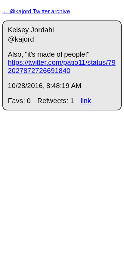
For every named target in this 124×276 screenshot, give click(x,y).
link (86, 101)
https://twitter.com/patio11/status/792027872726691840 (62, 67)
